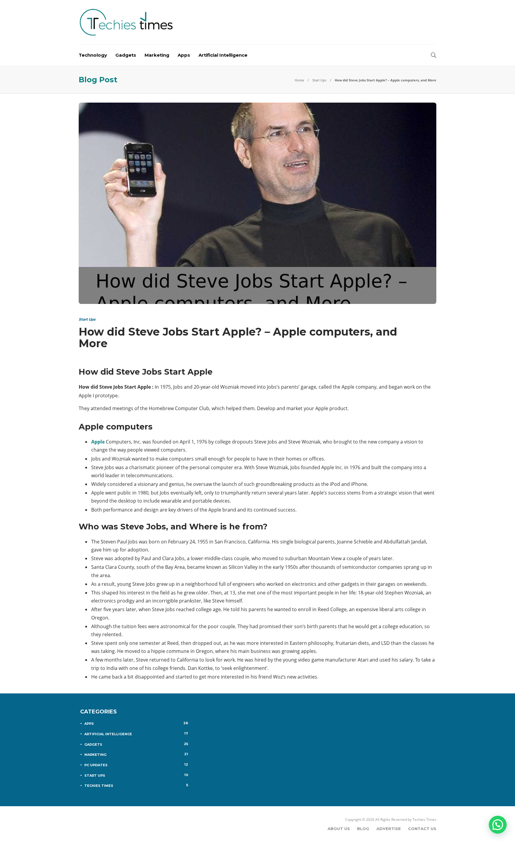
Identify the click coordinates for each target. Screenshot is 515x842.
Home (299, 80)
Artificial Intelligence (222, 55)
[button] (498, 825)
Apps (184, 55)
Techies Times (136, 785)
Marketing (157, 55)
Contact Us (422, 828)
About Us (339, 828)
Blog (363, 828)
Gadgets (125, 55)
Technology (93, 55)
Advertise (388, 828)
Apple (98, 441)
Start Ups (319, 80)
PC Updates (136, 764)
